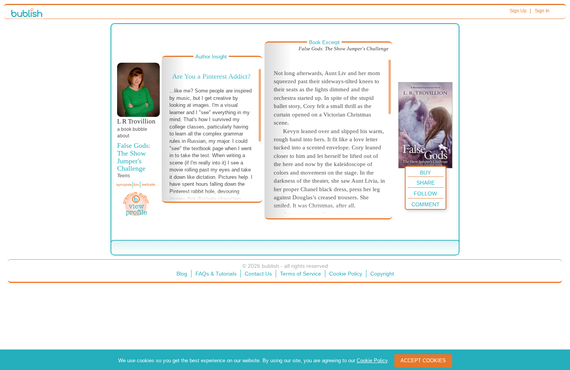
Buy (425, 173)
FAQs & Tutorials (216, 274)
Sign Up (518, 11)
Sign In (542, 11)
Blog (181, 274)
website (148, 184)
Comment (425, 204)
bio (136, 184)
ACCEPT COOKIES (423, 360)
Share (425, 183)
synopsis (124, 184)
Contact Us (258, 274)
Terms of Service (300, 274)
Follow (425, 193)
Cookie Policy (345, 274)
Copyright (382, 274)
